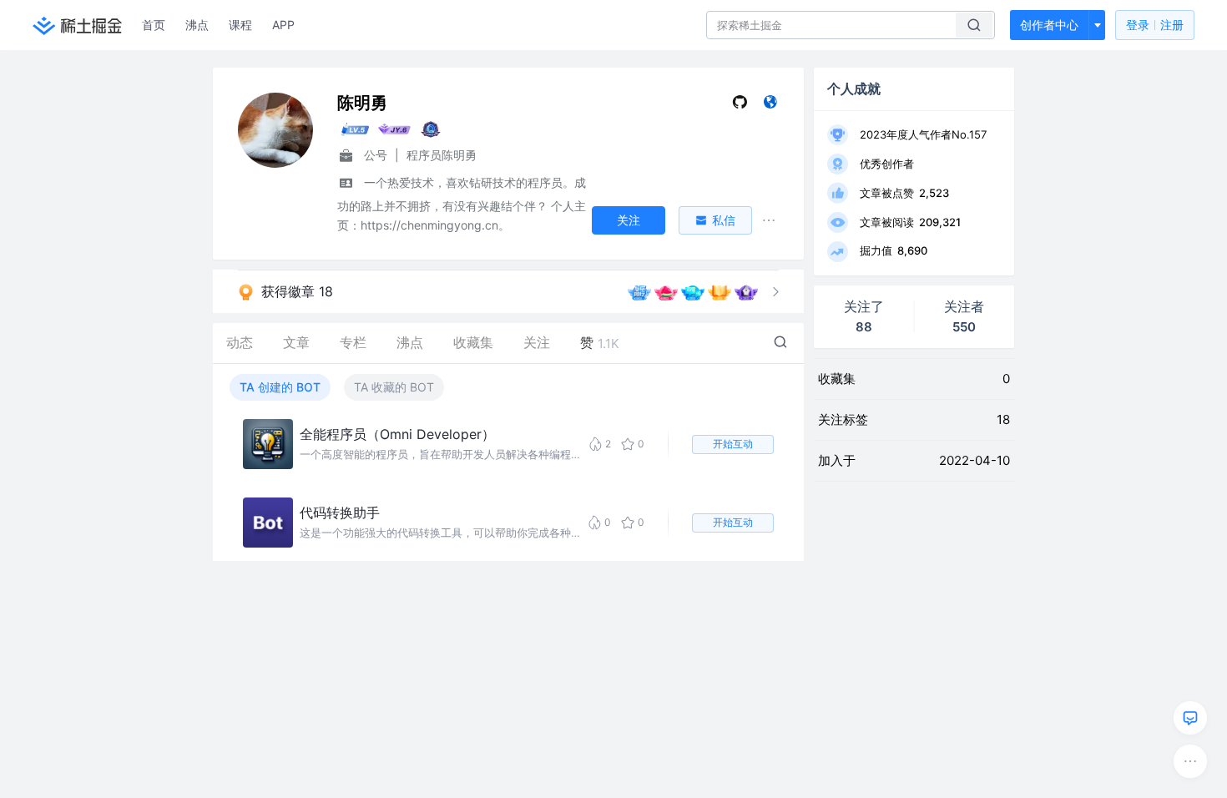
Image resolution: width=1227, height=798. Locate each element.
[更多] (1190, 761)
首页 (153, 25)
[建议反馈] (1190, 718)
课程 (240, 25)
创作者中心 (1049, 25)
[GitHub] (740, 105)
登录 (1155, 25)
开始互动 (733, 443)
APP (283, 25)
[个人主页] (770, 105)
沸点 (197, 25)
